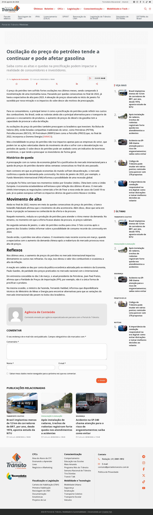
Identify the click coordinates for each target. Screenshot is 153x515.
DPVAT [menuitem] (66, 16)
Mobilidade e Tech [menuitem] (117, 8)
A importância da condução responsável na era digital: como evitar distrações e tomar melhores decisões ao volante (137, 191)
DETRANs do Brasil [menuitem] (142, 17)
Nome (10, 363)
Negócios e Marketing (42, 467)
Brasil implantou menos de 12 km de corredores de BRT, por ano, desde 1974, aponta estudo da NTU (21, 426)
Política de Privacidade (108, 472)
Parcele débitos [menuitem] (7, 17)
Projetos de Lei (39, 500)
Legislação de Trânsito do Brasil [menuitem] (100, 17)
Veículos (68, 500)
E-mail (62, 363)
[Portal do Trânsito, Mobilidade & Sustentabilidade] (16, 461)
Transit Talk (69, 477)
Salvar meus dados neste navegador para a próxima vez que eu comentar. (43, 373)
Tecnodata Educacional (111, 2)
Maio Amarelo (70, 464)
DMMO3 (47, 136)
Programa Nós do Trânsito (76, 467)
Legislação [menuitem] (73, 8)
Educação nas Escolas (74, 461)
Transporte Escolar (72, 497)
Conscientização (73, 454)
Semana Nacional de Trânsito (77, 470)
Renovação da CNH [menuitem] (79, 17)
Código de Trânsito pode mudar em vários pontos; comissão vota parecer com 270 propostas (137, 168)
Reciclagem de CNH (41, 491)
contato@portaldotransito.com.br (113, 467)
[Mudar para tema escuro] (150, 9)
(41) (117, 459)
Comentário (13, 341)
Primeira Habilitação (41, 488)
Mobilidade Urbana (72, 485)
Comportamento (71, 458)
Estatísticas (37, 497)
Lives (34, 464)
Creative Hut (107, 512)
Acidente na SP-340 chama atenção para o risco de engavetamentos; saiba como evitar (137, 147)
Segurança (69, 488)
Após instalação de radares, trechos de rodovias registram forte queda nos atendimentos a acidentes (56, 426)
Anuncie (125, 2)
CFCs (34, 454)
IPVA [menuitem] (37, 16)
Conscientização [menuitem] (93, 8)
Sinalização (69, 491)
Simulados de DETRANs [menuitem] (122, 17)
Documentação (39, 494)
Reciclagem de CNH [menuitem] (24, 17)
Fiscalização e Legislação (45, 481)
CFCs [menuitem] (60, 8)
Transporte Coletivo (73, 494)
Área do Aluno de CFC (42, 458)
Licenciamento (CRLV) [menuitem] (50, 17)
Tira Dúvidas (70, 473)
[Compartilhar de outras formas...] (97, 83)
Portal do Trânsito (10, 24)
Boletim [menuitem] (48, 8)
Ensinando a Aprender (42, 461)
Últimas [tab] (120, 211)
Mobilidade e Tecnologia (77, 481)
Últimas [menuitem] (38, 8)
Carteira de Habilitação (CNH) (45, 485)
